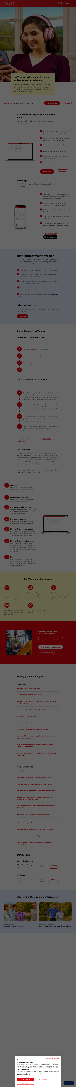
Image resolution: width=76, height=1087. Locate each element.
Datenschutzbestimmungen (52, 1058)
